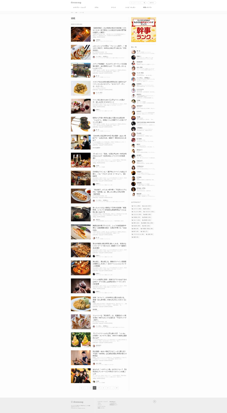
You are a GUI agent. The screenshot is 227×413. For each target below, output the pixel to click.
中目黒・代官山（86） (147, 228)
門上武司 (139, 133)
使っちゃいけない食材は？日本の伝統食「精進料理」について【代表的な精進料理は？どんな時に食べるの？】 (109, 210)
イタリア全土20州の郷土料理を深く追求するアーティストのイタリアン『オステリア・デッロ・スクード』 (109, 84)
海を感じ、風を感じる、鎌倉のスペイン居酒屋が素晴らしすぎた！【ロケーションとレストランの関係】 (109, 264)
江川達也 (139, 177)
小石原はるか (140, 166)
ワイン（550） (137, 206)
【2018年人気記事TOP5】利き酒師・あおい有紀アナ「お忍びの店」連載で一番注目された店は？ (109, 138)
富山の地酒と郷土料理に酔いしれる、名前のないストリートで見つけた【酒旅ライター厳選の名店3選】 (109, 246)
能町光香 (139, 193)
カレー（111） (137, 220)
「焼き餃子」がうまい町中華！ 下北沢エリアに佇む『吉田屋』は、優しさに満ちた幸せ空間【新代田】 (110, 192)
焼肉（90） (136, 228)
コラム (96, 7)
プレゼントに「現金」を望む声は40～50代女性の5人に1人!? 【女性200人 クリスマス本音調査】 (110, 156)
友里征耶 (139, 182)
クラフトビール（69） (139, 234)
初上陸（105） (137, 225)
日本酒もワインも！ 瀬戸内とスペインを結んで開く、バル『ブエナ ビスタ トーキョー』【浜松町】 (110, 174)
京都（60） (150, 234)
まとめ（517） (147, 206)
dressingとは (112, 401)
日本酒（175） (137, 217)
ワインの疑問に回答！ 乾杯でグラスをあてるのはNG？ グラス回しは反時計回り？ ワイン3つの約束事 (110, 282)
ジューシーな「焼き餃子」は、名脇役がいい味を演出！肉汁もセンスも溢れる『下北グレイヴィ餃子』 (109, 318)
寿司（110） (137, 223)
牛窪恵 (97, 165)
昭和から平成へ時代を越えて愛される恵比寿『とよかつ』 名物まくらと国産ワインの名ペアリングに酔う (110, 120)
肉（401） (147, 208)
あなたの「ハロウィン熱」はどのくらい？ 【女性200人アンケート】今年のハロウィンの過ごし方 (110, 371)
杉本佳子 (139, 111)
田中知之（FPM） (141, 188)
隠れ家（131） (147, 217)
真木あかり (139, 149)
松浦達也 (98, 40)
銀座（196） (148, 214)
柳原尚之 (98, 219)
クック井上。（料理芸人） (102, 56)
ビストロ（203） (138, 214)
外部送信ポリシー (113, 404)
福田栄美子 (98, 345)
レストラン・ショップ (79, 7)
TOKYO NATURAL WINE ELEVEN (146, 122)
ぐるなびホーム (113, 403)
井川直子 (139, 155)
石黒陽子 (139, 171)
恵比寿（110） (147, 220)
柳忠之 (138, 144)
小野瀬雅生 (139, 128)
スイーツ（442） (138, 208)
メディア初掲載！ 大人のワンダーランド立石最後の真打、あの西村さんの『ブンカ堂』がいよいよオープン (110, 66)
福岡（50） (136, 237)
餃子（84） (136, 231)
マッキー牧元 (99, 92)
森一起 (97, 75)
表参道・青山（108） (148, 223)
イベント (113, 7)
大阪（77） (145, 231)
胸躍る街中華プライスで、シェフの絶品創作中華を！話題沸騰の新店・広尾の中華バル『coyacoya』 (109, 228)
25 (116, 387)
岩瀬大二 (98, 109)
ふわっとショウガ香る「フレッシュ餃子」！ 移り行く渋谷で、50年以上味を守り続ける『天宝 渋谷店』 (110, 48)
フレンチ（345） (138, 211)
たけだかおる (140, 89)
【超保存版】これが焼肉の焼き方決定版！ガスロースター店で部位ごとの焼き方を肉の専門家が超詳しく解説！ (109, 30)
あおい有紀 (98, 363)
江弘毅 (138, 117)
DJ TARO (139, 138)
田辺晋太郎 (139, 61)
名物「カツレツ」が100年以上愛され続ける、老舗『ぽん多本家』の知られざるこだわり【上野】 (109, 300)
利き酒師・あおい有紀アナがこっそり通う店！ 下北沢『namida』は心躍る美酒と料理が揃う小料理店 (110, 354)
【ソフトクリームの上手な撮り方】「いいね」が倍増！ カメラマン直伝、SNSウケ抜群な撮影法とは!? (110, 336)
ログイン (152, 2)
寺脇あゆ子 (139, 160)
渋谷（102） (147, 225)
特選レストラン (147, 7)
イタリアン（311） (150, 211)
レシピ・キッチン (130, 7)
